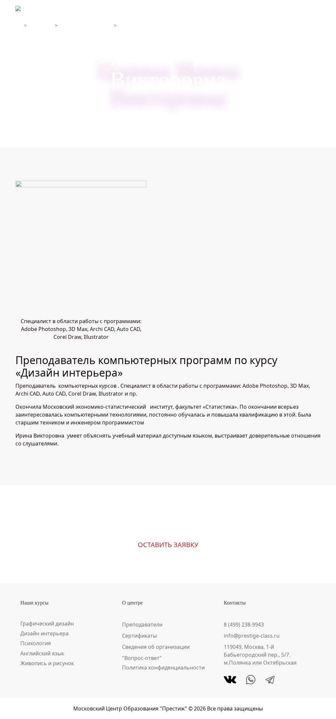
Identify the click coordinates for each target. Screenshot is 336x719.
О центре (41, 25)
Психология (35, 643)
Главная (18, 25)
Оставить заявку (168, 544)
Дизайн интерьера (44, 633)
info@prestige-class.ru (252, 635)
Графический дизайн (47, 623)
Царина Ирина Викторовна (152, 25)
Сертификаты (139, 635)
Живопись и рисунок (47, 663)
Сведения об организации (156, 646)
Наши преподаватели (86, 25)
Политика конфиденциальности (163, 667)
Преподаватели (142, 624)
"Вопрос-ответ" (142, 658)
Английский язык (42, 653)
